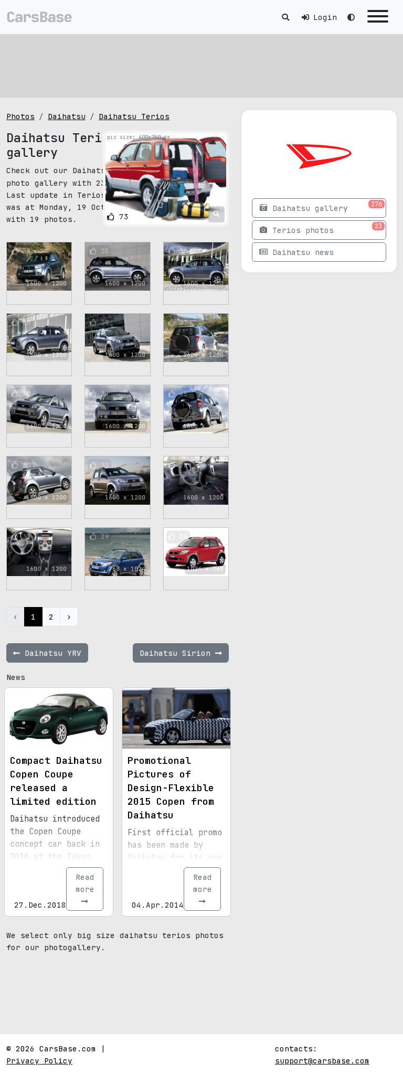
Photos (20, 116)
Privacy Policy (39, 1061)
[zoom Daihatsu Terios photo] (216, 214)
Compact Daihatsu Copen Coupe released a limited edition (56, 780)
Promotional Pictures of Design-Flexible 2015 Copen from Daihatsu (171, 787)
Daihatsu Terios (134, 116)
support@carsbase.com (322, 1061)
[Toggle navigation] (378, 17)
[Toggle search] (285, 17)
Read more (85, 883)
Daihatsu (67, 116)
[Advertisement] (201, 65)
